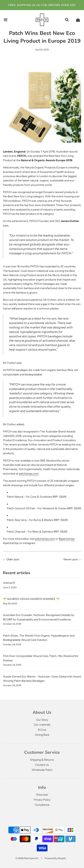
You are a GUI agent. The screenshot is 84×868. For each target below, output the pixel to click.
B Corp (42, 729)
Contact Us (42, 765)
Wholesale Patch (42, 770)
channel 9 (9, 583)
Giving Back (42, 734)
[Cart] (77, 20)
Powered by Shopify (55, 858)
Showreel (42, 794)
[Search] (66, 20)
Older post (12, 559)
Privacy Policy (42, 799)
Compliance (42, 804)
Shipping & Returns (42, 759)
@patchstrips (67, 539)
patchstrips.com (28, 473)
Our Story (42, 720)
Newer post (70, 559)
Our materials (42, 724)
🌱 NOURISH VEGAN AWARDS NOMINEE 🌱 (31, 599)
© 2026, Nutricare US (26, 858)
